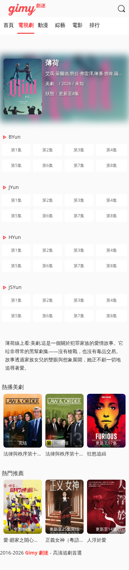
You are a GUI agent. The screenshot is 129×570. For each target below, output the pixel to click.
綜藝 (60, 24)
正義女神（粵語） (64, 540)
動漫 (43, 24)
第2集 (47, 150)
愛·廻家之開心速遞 (23, 540)
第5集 (16, 165)
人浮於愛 (96, 540)
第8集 (111, 165)
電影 (77, 24)
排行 (94, 24)
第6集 (47, 165)
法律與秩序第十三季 (67, 453)
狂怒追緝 (96, 453)
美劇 (49, 83)
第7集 (79, 165)
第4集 (111, 150)
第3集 (79, 150)
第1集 (16, 150)
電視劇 (26, 24)
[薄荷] (22, 86)
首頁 (8, 24)
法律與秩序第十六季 (25, 453)
